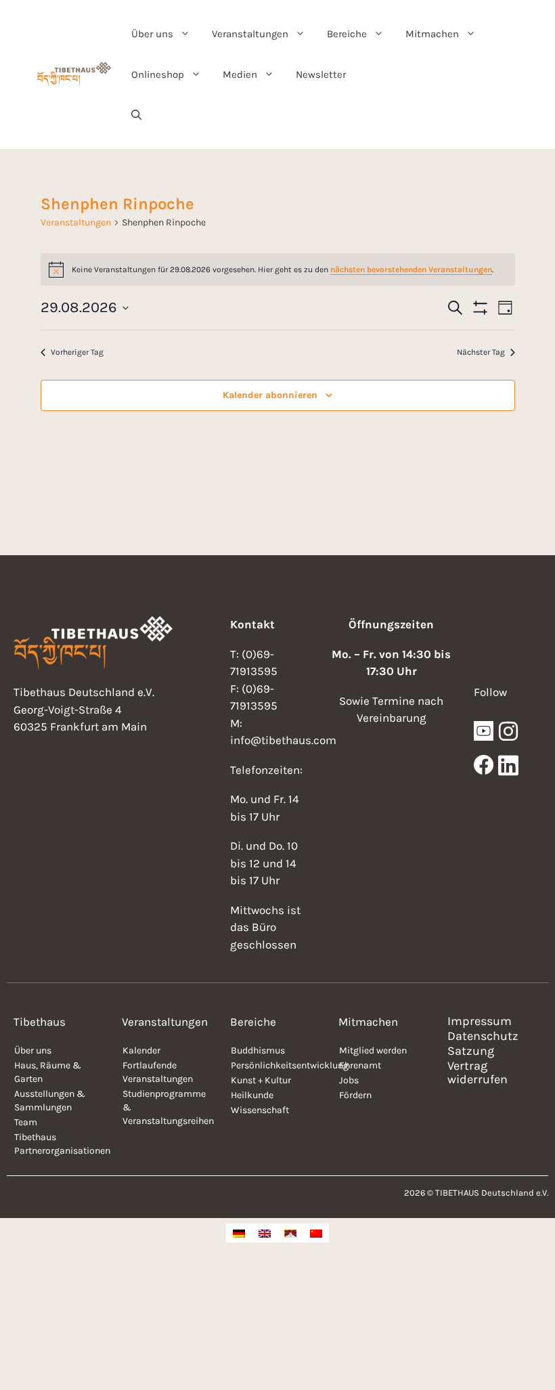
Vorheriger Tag (77, 352)
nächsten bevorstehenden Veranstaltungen (411, 269)
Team (25, 1122)
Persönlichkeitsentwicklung (278, 1065)
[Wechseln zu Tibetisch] (290, 1232)
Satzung (470, 1050)
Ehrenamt (360, 1065)
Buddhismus (258, 1050)
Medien (240, 74)
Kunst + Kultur (261, 1080)
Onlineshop (157, 74)
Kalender (141, 1050)
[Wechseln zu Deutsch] (239, 1232)
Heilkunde (252, 1095)
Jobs (349, 1080)
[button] (136, 115)
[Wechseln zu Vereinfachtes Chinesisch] (316, 1232)
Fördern (355, 1095)
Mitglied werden (373, 1050)
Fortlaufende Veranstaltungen (158, 1072)
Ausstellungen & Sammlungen (49, 1100)
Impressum (479, 1021)
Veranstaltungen (250, 34)
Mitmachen (432, 34)
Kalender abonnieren (270, 395)
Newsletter (321, 74)
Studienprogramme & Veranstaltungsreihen (168, 1107)
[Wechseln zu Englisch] (265, 1232)
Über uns (152, 34)
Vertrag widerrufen (477, 1072)
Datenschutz (482, 1035)
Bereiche (347, 34)
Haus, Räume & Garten (47, 1072)
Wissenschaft (260, 1110)
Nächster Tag (481, 352)
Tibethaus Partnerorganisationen (61, 1143)
